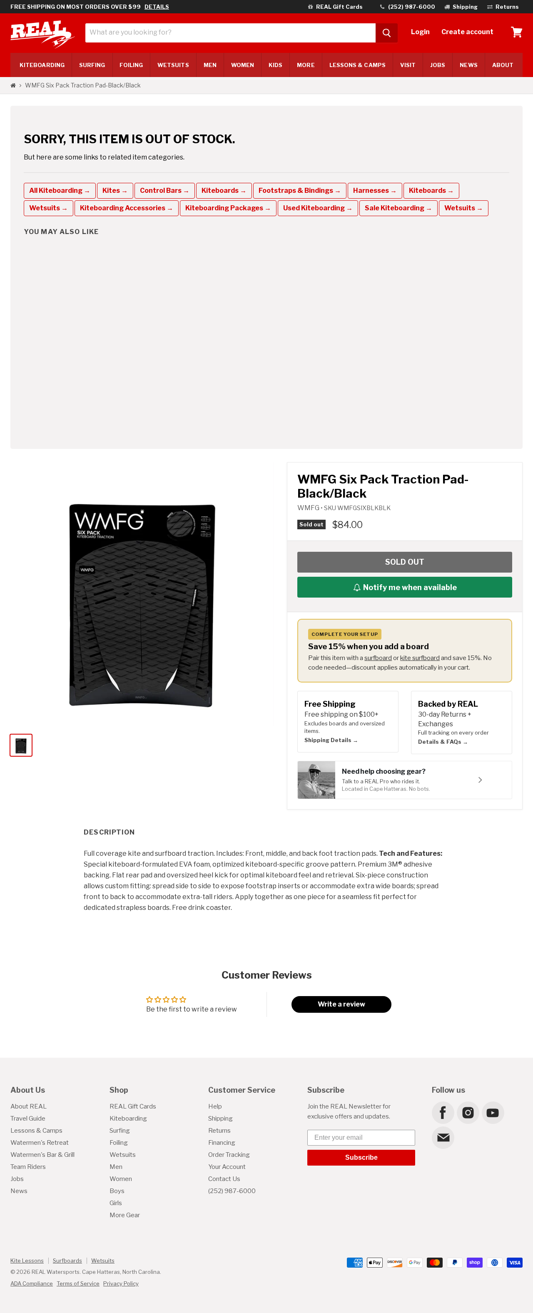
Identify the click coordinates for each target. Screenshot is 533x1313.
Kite (42, 65)
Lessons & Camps (357, 65)
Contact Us (224, 1179)
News (468, 65)
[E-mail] (442, 1137)
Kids (275, 65)
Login (420, 32)
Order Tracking (229, 1155)
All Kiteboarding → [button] (59, 190)
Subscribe (361, 1157)
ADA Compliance (31, 1283)
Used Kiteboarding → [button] (318, 208)
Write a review (341, 1004)
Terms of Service (78, 1283)
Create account (467, 32)
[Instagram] (467, 1112)
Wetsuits (173, 65)
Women (242, 65)
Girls (116, 1203)
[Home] (13, 85)
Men (210, 65)
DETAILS (156, 6)
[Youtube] (492, 1112)
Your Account (227, 1167)
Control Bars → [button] (164, 190)
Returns (219, 1130)
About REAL (28, 1106)
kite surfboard (420, 658)
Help (215, 1106)
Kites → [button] (115, 190)
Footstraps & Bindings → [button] (300, 190)
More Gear (125, 1215)
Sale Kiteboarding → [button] (398, 208)
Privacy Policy (121, 1283)
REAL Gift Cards (133, 1106)
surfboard (378, 658)
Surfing (120, 1130)
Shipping (220, 1118)
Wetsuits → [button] (48, 208)
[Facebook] (442, 1112)
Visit (408, 65)
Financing (221, 1142)
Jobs (437, 65)
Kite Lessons (27, 1260)
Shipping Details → (331, 740)
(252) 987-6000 (232, 1191)
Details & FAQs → (443, 741)
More (305, 65)
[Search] (387, 32)
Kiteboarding (128, 1118)
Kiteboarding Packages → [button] (228, 208)
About (502, 65)
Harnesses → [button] (375, 190)
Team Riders (28, 1167)
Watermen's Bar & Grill (42, 1155)
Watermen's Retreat (39, 1142)
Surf (92, 65)
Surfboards (67, 1260)
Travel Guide (27, 1118)
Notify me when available (410, 587)
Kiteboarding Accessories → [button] (126, 208)
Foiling (131, 65)
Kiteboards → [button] (224, 190)
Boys (117, 1191)
